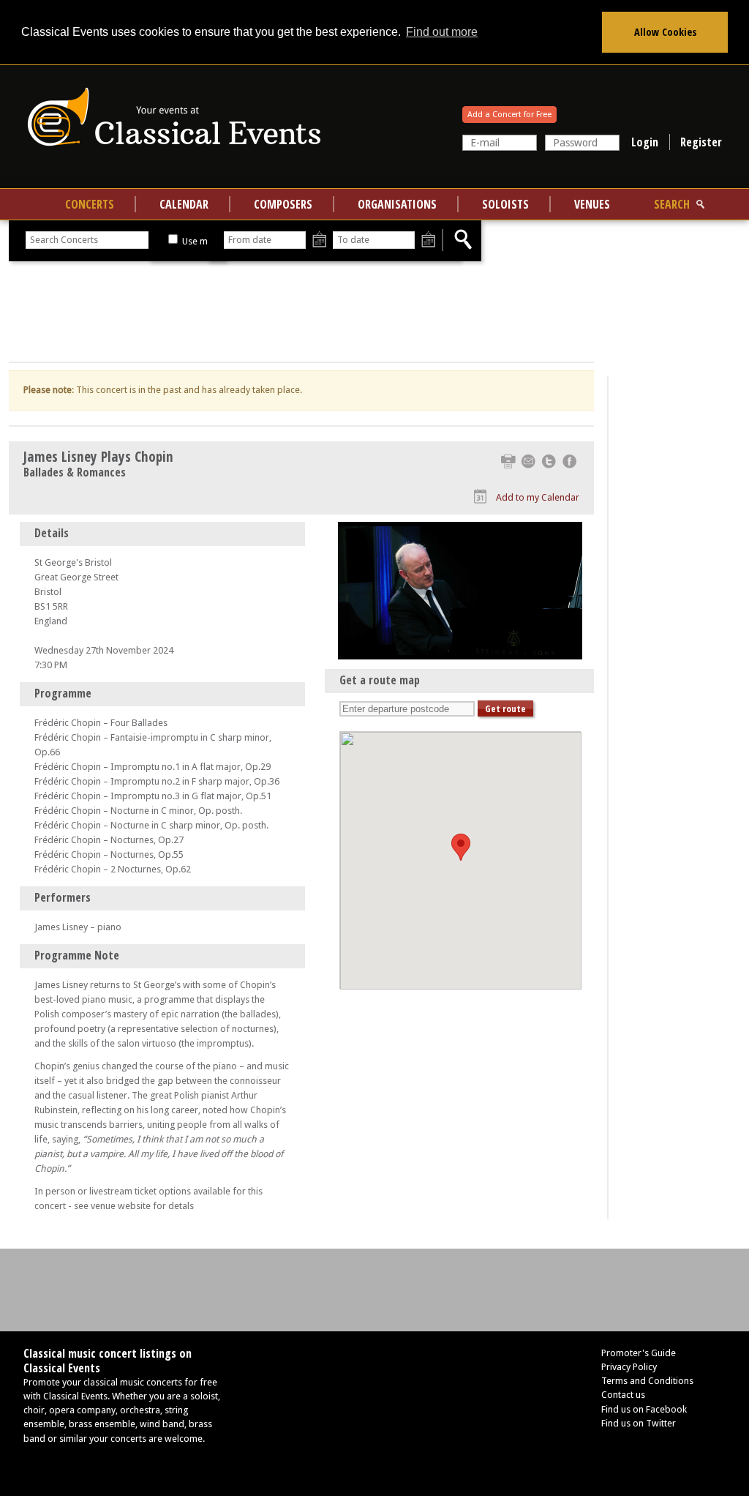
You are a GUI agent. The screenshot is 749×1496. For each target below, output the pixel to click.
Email (528, 461)
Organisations (397, 204)
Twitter (549, 461)
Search (672, 204)
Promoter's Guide (638, 1352)
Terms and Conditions (647, 1380)
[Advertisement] (301, 312)
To (428, 240)
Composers (283, 204)
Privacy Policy (629, 1366)
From (319, 240)
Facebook (569, 461)
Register (701, 142)
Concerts (89, 204)
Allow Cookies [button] (665, 32)
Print (508, 461)
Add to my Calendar (537, 497)
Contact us (623, 1394)
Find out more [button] (442, 32)
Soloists (505, 204)
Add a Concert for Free (509, 114)
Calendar (183, 204)
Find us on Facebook (644, 1409)
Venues (592, 204)
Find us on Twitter (638, 1423)
